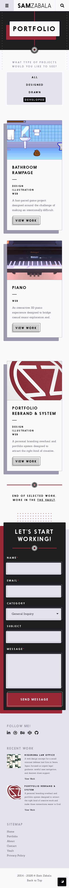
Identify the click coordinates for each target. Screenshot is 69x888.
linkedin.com (9, 733)
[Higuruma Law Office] (14, 761)
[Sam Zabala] (34, 5)
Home (10, 831)
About (11, 841)
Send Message (34, 699)
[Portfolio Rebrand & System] (34, 380)
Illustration (23, 189)
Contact (12, 846)
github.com (35, 733)
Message (16, 649)
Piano (19, 287)
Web (15, 193)
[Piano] (34, 260)
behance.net (21, 733)
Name (12, 557)
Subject (14, 626)
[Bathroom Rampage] (34, 140)
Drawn (35, 92)
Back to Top (34, 880)
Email (13, 580)
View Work (26, 220)
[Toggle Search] (62, 5)
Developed (35, 99)
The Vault (46, 500)
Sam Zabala (43, 875)
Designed (35, 84)
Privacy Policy (16, 855)
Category (16, 603)
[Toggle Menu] (7, 5)
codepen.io (28, 733)
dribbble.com (14, 733)
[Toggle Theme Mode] (62, 881)
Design (18, 186)
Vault (10, 850)
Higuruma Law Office (40, 755)
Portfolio (12, 836)
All (35, 77)
